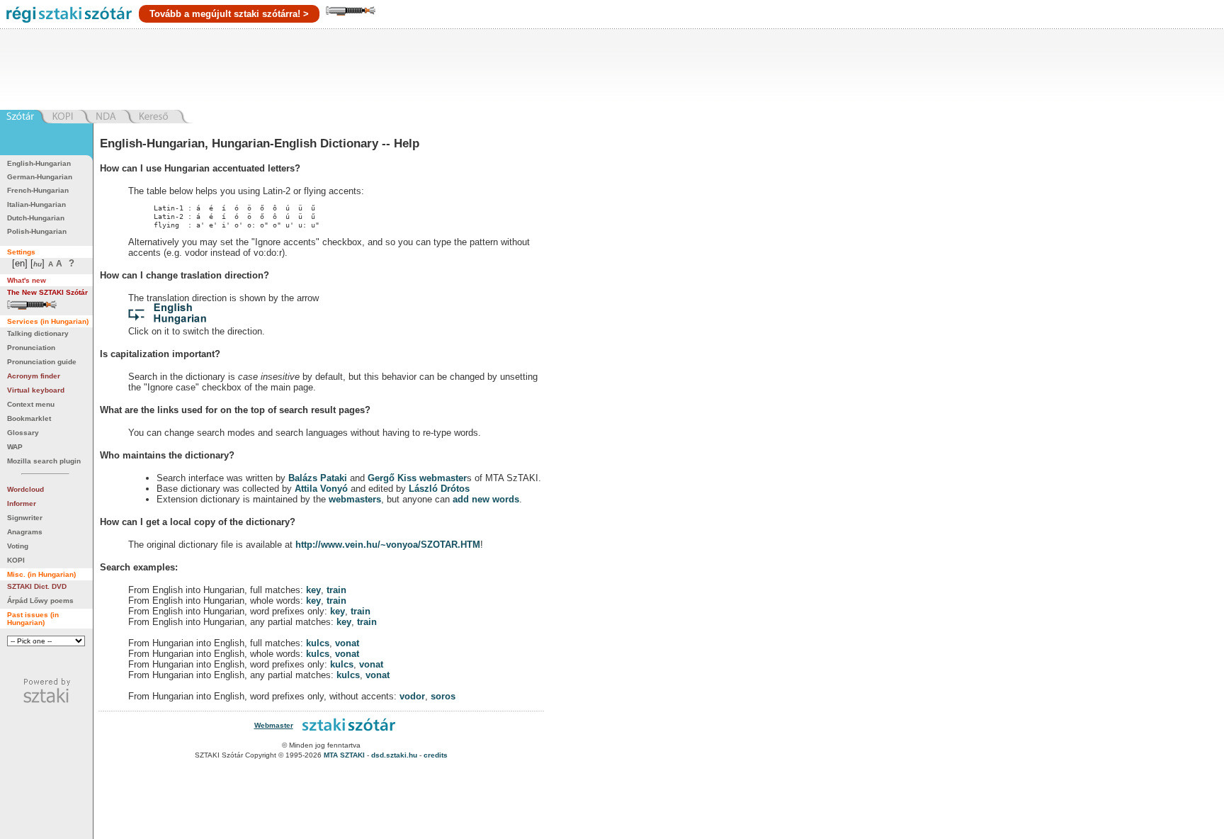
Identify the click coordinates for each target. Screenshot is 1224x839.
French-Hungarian (38, 190)
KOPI (16, 560)
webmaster (443, 478)
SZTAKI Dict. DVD (37, 586)
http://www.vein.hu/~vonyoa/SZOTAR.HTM (387, 544)
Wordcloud (25, 489)
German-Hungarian (39, 177)
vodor (412, 696)
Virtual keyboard (35, 390)
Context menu (31, 404)
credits (436, 755)
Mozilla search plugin (44, 461)
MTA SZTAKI (344, 755)
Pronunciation (31, 347)
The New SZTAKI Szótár (47, 292)
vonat (347, 643)
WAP (15, 447)
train (336, 590)
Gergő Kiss (393, 478)
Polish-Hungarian (37, 231)
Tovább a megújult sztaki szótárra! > (229, 14)
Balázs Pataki (317, 478)
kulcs (317, 643)
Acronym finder (33, 376)
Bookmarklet (29, 418)
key (313, 590)
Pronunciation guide (41, 362)
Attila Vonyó (321, 488)
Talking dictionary (38, 333)
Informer (21, 503)
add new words (486, 499)
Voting (17, 546)
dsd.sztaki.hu (394, 755)
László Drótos (439, 488)
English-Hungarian (39, 163)
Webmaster (273, 725)
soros (443, 696)
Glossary (23, 433)
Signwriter (24, 518)
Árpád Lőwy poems (40, 600)
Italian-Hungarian (36, 204)
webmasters (355, 499)
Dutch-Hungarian (35, 218)
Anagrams (24, 532)
